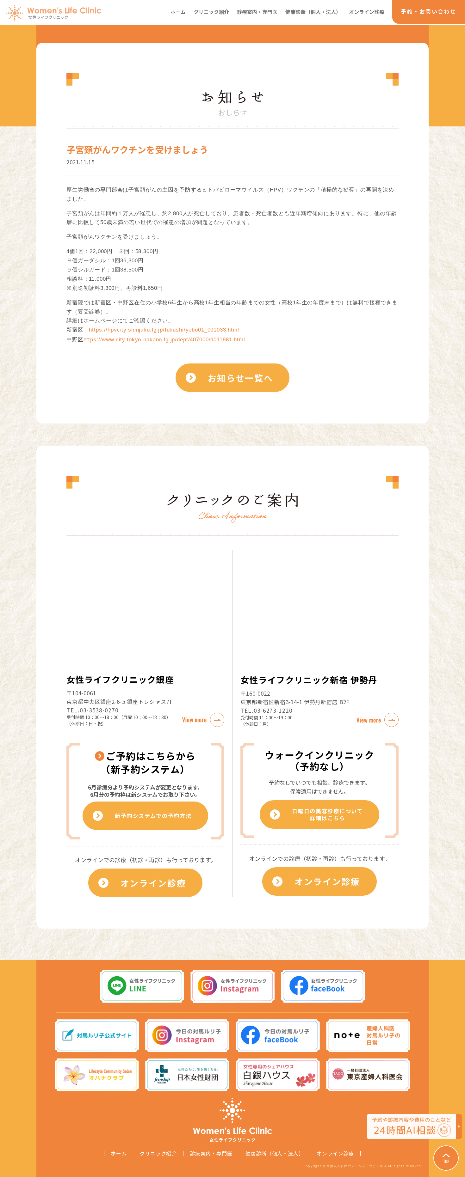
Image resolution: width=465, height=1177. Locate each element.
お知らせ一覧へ (240, 378)
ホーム (178, 11)
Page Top (446, 1158)
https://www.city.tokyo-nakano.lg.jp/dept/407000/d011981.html (164, 340)
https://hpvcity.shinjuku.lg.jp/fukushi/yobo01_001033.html (161, 330)
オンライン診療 (366, 11)
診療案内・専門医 (257, 11)
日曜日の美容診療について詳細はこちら (327, 814)
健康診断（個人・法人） (313, 11)
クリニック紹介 (211, 11)
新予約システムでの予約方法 (153, 816)
